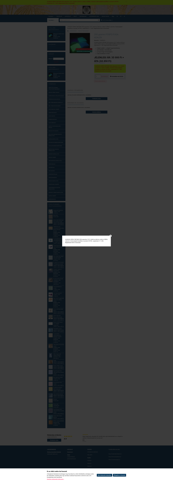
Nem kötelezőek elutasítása (104, 475)
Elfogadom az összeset (119, 475)
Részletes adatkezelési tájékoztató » (55, 479)
